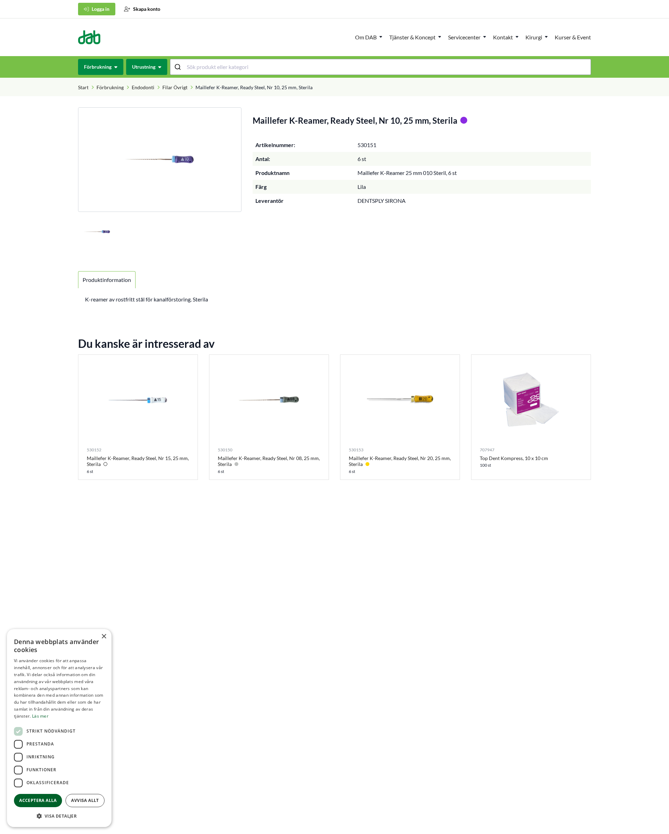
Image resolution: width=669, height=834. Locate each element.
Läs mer (40, 716)
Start (83, 87)
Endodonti (143, 87)
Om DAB (366, 37)
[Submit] (178, 67)
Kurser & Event (573, 37)
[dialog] (59, 728)
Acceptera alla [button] (38, 800)
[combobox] (380, 67)
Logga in (100, 9)
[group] (159, 159)
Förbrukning (110, 87)
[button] (59, 816)
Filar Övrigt (174, 87)
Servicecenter (464, 37)
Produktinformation (107, 279)
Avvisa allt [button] (85, 800)
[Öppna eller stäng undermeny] (381, 36)
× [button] (103, 636)
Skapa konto (146, 9)
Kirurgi (533, 37)
